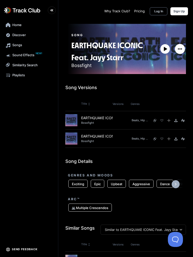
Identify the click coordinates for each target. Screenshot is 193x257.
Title (84, 103)
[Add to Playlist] (169, 120)
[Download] (176, 120)
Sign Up (179, 11)
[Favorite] (162, 120)
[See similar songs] (155, 120)
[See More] (180, 49)
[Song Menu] (183, 120)
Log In (158, 11)
